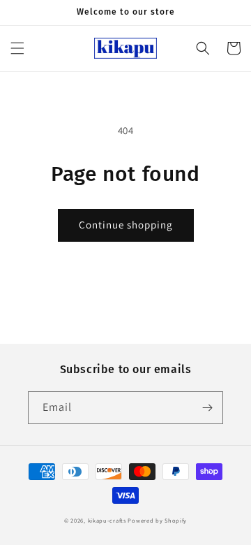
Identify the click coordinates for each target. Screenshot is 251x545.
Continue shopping (126, 224)
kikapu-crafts (107, 520)
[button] (17, 48)
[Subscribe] (207, 407)
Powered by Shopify (157, 520)
